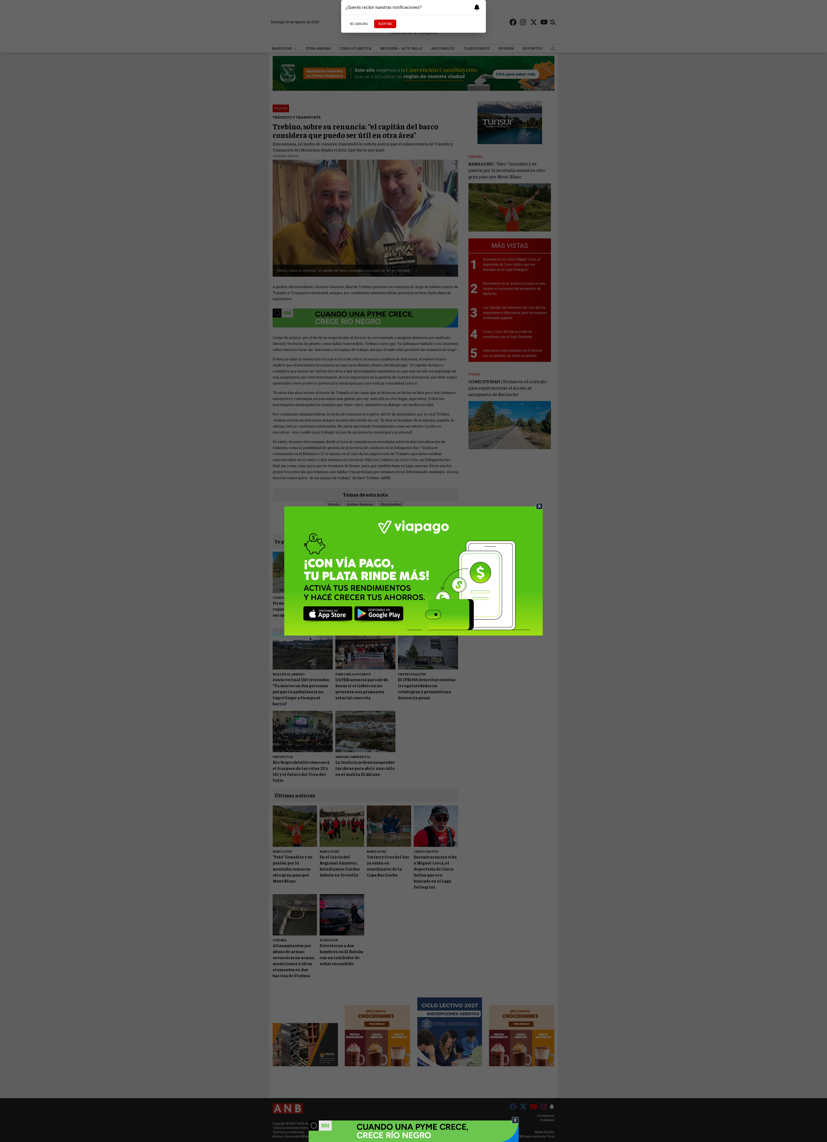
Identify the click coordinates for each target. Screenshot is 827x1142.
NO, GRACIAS (359, 24)
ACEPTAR (385, 24)
